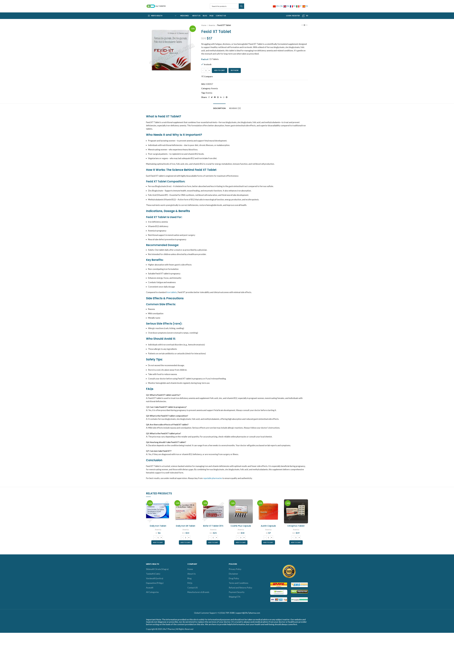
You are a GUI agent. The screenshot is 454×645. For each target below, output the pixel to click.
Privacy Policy (235, 569)
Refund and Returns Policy (240, 587)
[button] (158, 542)
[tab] (219, 107)
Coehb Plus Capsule (241, 525)
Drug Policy (234, 578)
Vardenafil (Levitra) (154, 578)
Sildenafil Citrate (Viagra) (157, 569)
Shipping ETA (234, 596)
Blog (189, 578)
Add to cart (219, 70)
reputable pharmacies (212, 478)
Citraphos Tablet (296, 525)
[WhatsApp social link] (223, 97)
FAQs (189, 583)
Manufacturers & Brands (198, 592)
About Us (191, 574)
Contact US (192, 587)
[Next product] (307, 25)
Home (204, 25)
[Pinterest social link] (217, 97)
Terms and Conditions (238, 583)
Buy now (234, 70)
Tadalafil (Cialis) (153, 574)
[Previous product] (302, 25)
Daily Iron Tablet (158, 525)
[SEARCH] (241, 6)
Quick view (168, 508)
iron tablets (172, 292)
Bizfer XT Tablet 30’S (213, 525)
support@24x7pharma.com (248, 613)
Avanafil (149, 587)
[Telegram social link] (226, 97)
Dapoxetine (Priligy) (155, 583)
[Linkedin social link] (220, 97)
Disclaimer (233, 574)
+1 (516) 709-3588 (225, 613)
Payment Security (236, 592)
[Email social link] (214, 97)
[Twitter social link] (211, 97)
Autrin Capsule (268, 525)
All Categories (152, 592)
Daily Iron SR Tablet (185, 525)
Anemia (212, 25)
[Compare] (168, 503)
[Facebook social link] (209, 97)
